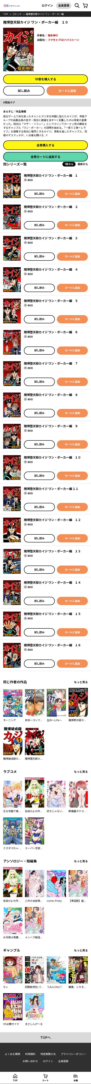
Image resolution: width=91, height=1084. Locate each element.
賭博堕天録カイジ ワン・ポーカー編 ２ (51, 207)
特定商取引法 (48, 1054)
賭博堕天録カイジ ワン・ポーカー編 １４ (52, 582)
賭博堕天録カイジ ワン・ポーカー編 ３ (51, 238)
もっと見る (81, 682)
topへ (45, 1037)
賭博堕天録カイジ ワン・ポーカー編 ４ (51, 269)
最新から (83, 164)
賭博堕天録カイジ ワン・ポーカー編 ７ (51, 363)
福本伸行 (53, 35)
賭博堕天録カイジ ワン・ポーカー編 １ (51, 175)
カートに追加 (67, 91)
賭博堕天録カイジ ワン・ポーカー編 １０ (52, 457)
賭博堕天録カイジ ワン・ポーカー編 (45, 14)
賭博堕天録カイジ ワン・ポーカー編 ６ (51, 332)
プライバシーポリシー (73, 1054)
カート (45, 1080)
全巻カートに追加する (45, 157)
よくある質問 (12, 1054)
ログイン (47, 5)
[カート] (85, 5)
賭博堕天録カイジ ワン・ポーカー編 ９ (51, 426)
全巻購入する (45, 145)
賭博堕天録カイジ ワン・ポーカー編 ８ (51, 395)
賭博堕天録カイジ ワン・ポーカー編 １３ (52, 551)
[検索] (77, 5)
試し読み (24, 91)
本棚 (76, 1080)
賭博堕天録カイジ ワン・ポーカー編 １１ (51, 488)
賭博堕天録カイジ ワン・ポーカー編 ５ (51, 301)
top (5, 14)
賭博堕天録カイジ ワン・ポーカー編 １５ (52, 614)
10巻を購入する (45, 79)
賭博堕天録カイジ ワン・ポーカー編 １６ (52, 645)
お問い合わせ (30, 1061)
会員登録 (63, 5)
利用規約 (30, 1054)
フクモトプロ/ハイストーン (63, 39)
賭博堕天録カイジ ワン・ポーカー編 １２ (52, 520)
